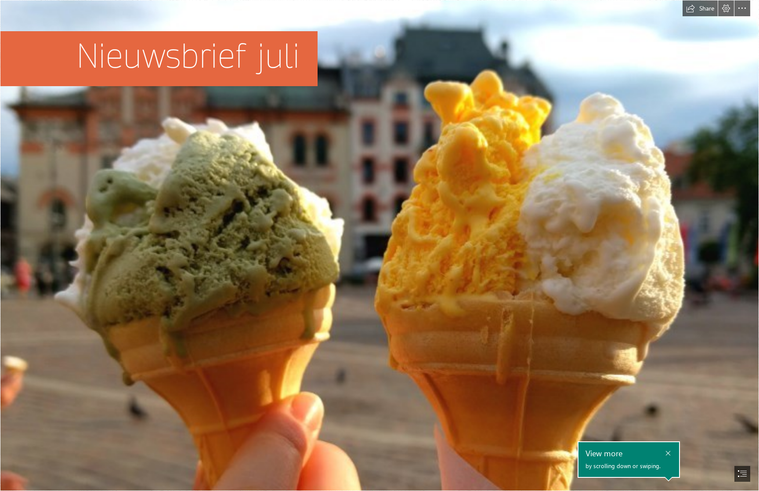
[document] (379, 245)
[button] (700, 8)
